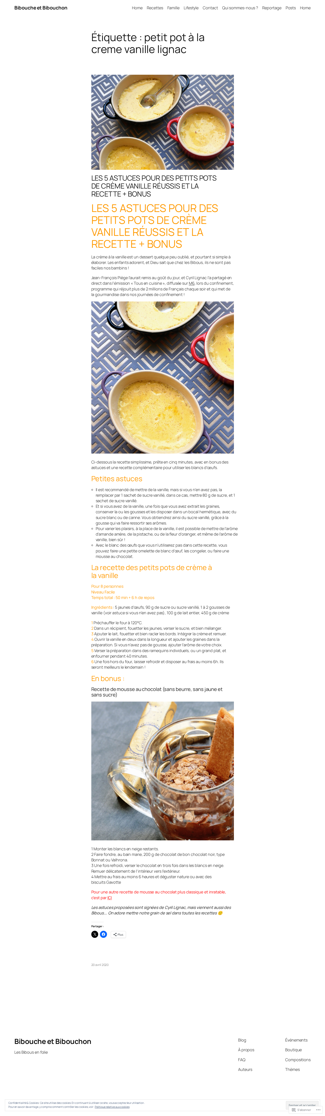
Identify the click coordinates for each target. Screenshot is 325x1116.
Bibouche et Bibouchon (40, 7)
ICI (109, 897)
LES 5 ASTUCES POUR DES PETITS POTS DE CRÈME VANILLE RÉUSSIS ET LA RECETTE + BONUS (154, 186)
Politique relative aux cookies (112, 1107)
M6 (192, 283)
